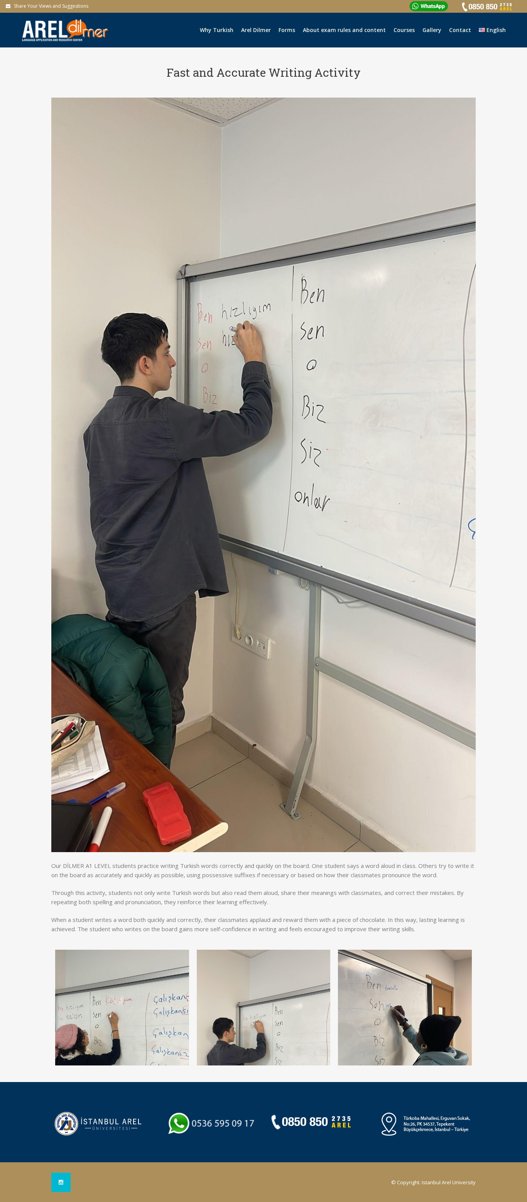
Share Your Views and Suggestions (51, 6)
